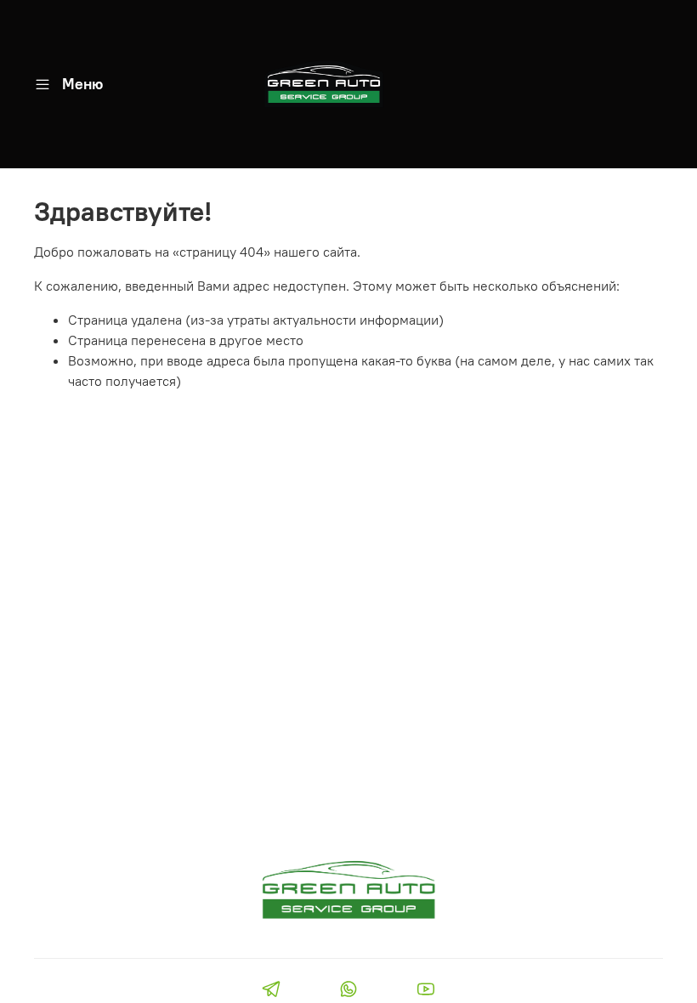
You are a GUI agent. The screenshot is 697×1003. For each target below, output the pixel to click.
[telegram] (270, 991)
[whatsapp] (348, 991)
